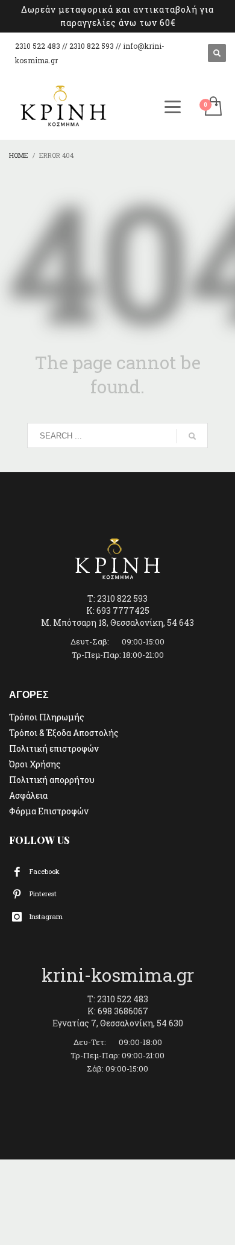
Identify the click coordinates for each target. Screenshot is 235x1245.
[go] (192, 436)
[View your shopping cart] (212, 107)
